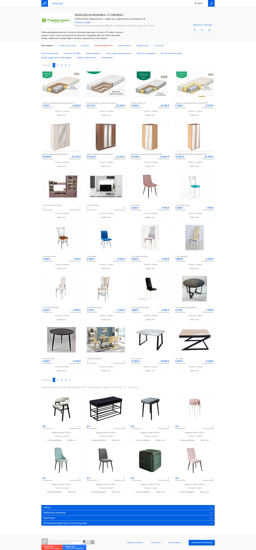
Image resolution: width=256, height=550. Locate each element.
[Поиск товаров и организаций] (211, 3)
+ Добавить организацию (202, 542)
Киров (199, 3)
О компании (156, 542)
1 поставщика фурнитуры (74, 547)
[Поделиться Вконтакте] (194, 29)
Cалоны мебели (124, 45)
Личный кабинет (174, 542)
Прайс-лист (61, 115)
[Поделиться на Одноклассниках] (209, 29)
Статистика (159, 45)
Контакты (85, 45)
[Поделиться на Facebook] (202, 29)
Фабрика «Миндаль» (135, 542)
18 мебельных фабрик (52, 547)
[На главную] (44, 3)
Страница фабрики (54, 440)
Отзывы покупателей (67, 45)
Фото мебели (47, 45)
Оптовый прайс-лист (103, 45)
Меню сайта (57, 3)
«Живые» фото (142, 45)
